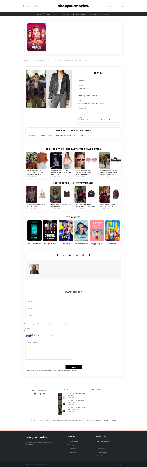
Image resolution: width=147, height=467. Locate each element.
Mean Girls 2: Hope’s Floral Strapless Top (76, 401)
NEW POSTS (80, 14)
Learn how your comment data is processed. (62, 370)
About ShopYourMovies (103, 441)
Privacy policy (101, 448)
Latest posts (73, 445)
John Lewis (82, 111)
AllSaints (32, 135)
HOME (39, 14)
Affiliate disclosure (102, 452)
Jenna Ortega (46, 135)
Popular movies (74, 441)
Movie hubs (73, 452)
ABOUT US (50, 14)
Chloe (45, 265)
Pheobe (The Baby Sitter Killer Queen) (71, 135)
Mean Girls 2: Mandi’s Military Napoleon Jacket (77, 408)
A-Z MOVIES (94, 14)
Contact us (100, 445)
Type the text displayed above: (44, 336)
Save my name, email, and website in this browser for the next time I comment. (50, 324)
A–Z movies (73, 448)
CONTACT (106, 14)
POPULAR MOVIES (64, 14)
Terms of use (100, 456)
